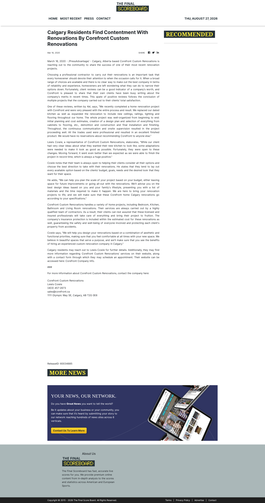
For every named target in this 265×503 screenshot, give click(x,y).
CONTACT (103, 18)
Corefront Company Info (79, 260)
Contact (212, 500)
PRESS (89, 18)
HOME (53, 18)
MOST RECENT (71, 18)
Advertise (199, 500)
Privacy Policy (183, 500)
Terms (168, 500)
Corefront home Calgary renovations (132, 194)
